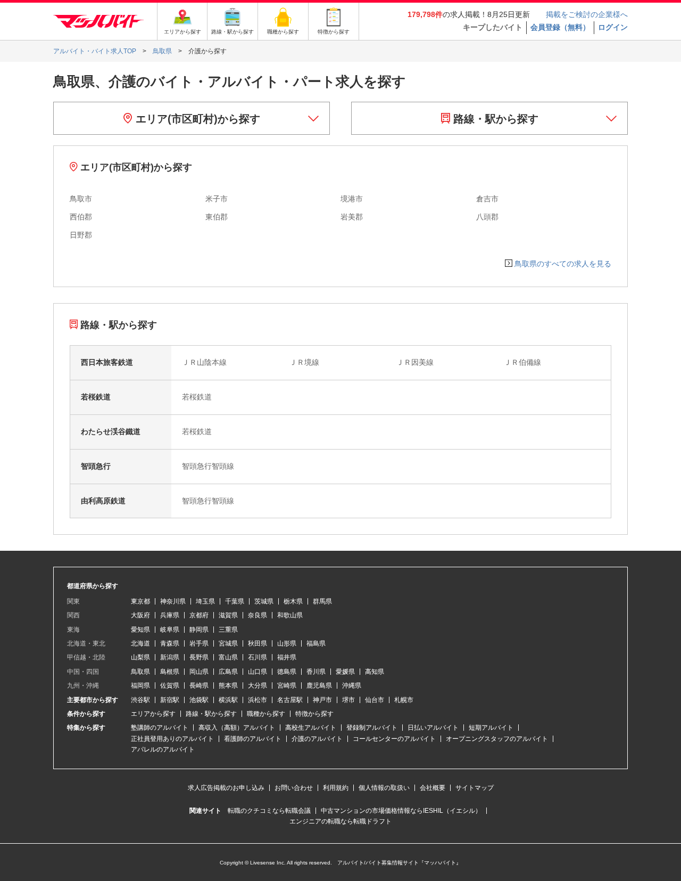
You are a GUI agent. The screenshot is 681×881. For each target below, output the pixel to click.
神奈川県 (173, 601)
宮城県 (228, 643)
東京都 (140, 601)
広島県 (228, 671)
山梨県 (140, 657)
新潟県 (169, 657)
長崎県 (199, 685)
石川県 (257, 657)
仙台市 (374, 700)
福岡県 (140, 685)
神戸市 (322, 700)
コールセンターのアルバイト (394, 739)
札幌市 (403, 700)
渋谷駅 (140, 700)
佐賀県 (169, 685)
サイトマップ (474, 788)
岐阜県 (169, 629)
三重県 (228, 629)
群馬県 (322, 601)
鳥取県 (140, 671)
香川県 (316, 671)
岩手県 (199, 643)
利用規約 (335, 788)
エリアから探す (153, 713)
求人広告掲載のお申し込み (226, 788)
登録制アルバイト (371, 727)
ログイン (613, 27)
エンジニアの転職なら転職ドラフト (340, 821)
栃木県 (293, 601)
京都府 (199, 615)
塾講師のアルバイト (159, 727)
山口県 (257, 671)
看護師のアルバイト (252, 739)
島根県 (169, 671)
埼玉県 (205, 601)
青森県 (169, 643)
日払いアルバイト (433, 727)
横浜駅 (228, 700)
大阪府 (140, 615)
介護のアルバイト (317, 739)
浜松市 (257, 700)
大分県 (257, 685)
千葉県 (234, 601)
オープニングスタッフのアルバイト (497, 739)
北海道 (140, 643)
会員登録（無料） (560, 27)
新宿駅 (169, 700)
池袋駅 (199, 700)
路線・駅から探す (494, 119)
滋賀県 (228, 615)
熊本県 (228, 685)
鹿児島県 (319, 685)
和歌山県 (290, 615)
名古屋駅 (290, 700)
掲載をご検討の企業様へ (587, 14)
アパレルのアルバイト (163, 749)
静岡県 (199, 629)
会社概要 (432, 788)
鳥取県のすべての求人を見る (562, 263)
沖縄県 (351, 685)
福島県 (316, 643)
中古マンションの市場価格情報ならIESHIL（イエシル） (401, 810)
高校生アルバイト (310, 727)
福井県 (286, 657)
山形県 (286, 643)
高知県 (374, 671)
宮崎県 (286, 685)
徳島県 (286, 671)
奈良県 (257, 615)
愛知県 (140, 629)
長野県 (199, 657)
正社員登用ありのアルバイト (172, 739)
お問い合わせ (294, 788)
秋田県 (257, 643)
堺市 (348, 700)
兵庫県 (169, 615)
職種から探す (266, 713)
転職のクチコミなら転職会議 (269, 810)
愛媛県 (345, 671)
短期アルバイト (491, 727)
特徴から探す (314, 713)
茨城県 (263, 601)
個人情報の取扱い (384, 788)
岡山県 (199, 671)
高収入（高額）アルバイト (236, 727)
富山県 (228, 657)
